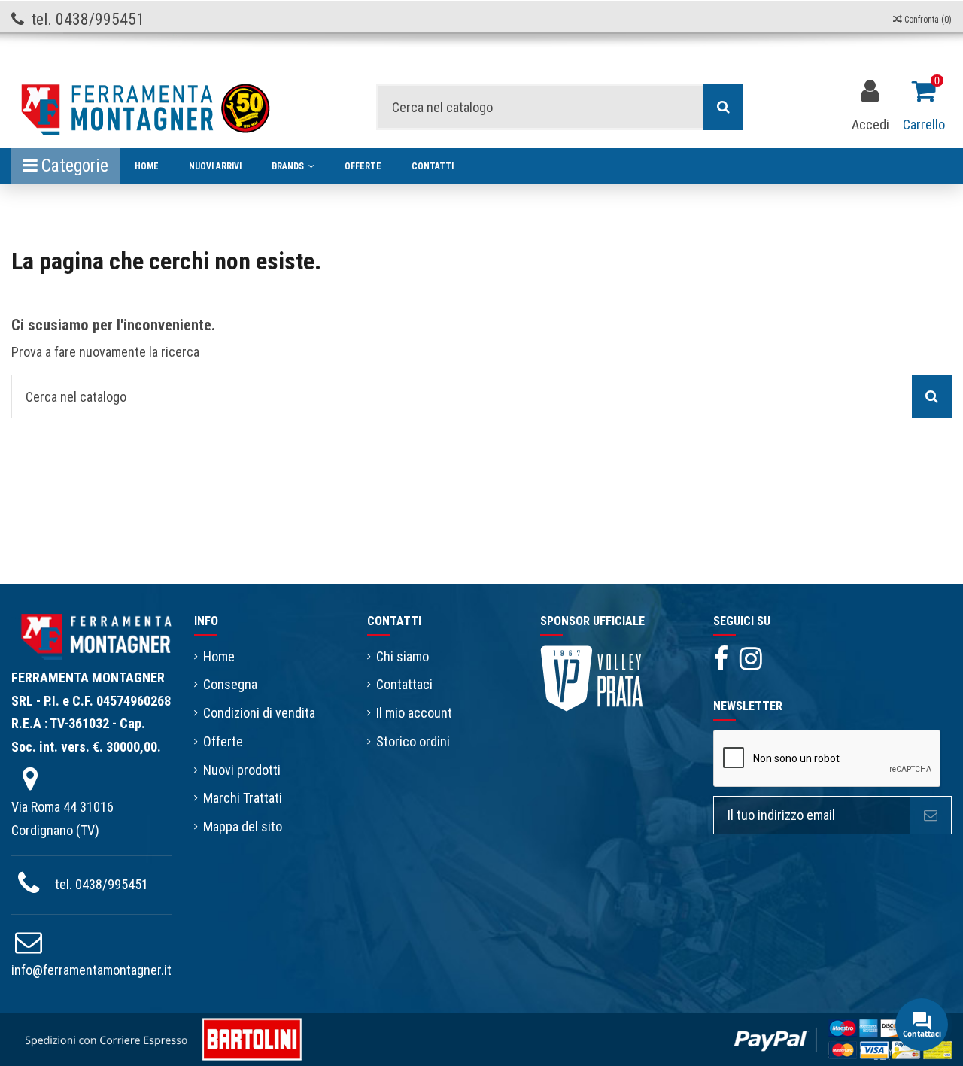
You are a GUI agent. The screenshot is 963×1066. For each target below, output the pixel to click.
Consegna (230, 684)
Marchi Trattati (242, 798)
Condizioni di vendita (259, 713)
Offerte (223, 741)
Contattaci (404, 684)
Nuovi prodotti (242, 770)
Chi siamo (402, 656)
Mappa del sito (242, 826)
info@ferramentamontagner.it (91, 970)
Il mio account (414, 713)
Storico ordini (413, 741)
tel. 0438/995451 (101, 884)
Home (219, 656)
